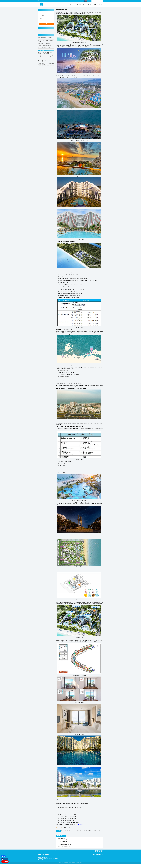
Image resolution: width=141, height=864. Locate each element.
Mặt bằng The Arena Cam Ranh (82, 830)
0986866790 (6, 861)
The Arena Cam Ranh (72, 75)
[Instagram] (100, 851)
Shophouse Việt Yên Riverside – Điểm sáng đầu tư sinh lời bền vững (46, 61)
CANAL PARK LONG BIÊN (62, 843)
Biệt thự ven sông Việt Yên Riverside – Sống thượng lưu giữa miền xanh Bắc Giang (45, 56)
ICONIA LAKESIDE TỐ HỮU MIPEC (44, 43)
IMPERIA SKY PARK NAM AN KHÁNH (44, 45)
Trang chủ (72, 4)
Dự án (89, 4)
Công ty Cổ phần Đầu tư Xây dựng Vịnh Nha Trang (71, 274)
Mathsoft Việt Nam (78, 862)
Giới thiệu (79, 4)
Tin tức (84, 4)
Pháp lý (94, 4)
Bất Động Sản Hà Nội (99, 854)
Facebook (5, 858)
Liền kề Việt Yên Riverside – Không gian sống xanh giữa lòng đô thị (45, 58)
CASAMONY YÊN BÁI (61, 838)
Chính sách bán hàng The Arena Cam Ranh (69, 830)
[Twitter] (98, 851)
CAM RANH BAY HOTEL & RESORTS (64, 846)
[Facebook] (96, 851)
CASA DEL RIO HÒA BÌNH (62, 841)
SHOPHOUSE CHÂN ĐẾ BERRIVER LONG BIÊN (45, 38)
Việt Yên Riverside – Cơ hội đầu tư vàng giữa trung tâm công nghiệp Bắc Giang (45, 53)
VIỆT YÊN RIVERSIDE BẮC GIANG (44, 47)
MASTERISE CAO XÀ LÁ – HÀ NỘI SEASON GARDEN (45, 41)
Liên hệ (100, 4)
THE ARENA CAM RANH (69, 241)
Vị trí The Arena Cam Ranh (63, 832)
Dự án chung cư (45, 7)
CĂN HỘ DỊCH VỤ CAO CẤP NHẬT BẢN (64, 844)
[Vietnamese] (86, 0)
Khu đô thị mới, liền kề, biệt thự (43, 32)
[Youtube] (102, 851)
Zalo (4, 856)
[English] (84, 0)
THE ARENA (70, 426)
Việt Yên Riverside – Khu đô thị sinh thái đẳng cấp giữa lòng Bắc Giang (46, 64)
